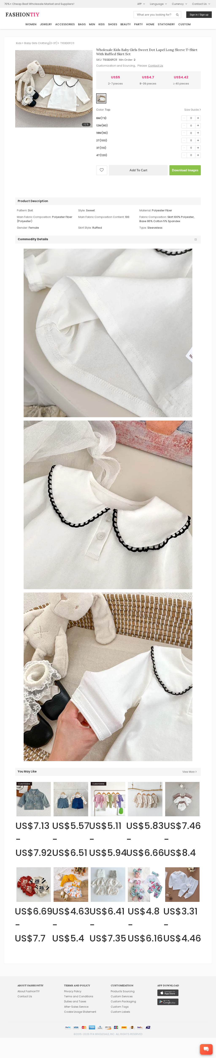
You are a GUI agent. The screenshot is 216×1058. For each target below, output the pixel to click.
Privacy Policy (72, 991)
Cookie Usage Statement (80, 1012)
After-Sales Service (76, 1006)
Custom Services (122, 996)
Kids (102, 24)
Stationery (166, 24)
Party (138, 24)
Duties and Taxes (75, 1001)
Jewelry (46, 24)
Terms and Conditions (78, 996)
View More (188, 771)
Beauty (125, 24)
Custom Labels (120, 1012)
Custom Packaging (123, 1001)
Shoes (112, 24)
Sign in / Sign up (199, 14)
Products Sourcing (123, 991)
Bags (82, 24)
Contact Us (155, 66)
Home (150, 24)
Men (92, 24)
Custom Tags (120, 1006)
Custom (184, 24)
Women (30, 24)
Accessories (65, 24)
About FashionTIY (29, 991)
